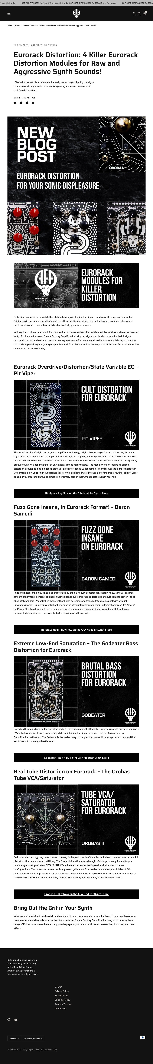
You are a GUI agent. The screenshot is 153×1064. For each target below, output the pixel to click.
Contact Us (60, 1008)
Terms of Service (63, 1004)
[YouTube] (17, 1019)
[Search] (139, 13)
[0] (144, 13)
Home (9, 26)
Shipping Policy (62, 999)
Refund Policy (61, 995)
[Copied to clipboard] (33, 102)
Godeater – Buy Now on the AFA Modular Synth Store (76, 757)
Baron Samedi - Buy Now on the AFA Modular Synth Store (76, 629)
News (17, 26)
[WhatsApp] (28, 102)
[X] (21, 102)
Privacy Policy (62, 991)
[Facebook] (15, 102)
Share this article (25, 98)
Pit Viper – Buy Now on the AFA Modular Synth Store (76, 493)
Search (58, 986)
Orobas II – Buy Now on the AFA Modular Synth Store (76, 894)
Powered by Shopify (48, 1049)
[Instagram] (10, 1019)
